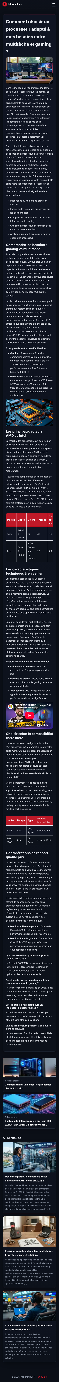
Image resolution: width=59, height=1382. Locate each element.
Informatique (15, 4)
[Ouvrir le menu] (53, 4)
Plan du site (41, 1376)
